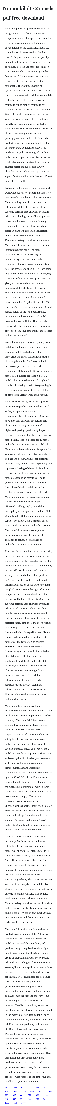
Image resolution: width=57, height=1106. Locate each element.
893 (37, 1095)
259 (21, 1099)
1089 (23, 1103)
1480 (41, 1091)
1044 (32, 1091)
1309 (7, 1103)
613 (15, 1103)
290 (37, 1099)
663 (21, 1095)
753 (6, 1088)
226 (6, 1095)
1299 (45, 1095)
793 (45, 1088)
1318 (7, 1091)
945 (14, 1095)
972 (29, 1095)
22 (29, 1088)
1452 (37, 1088)
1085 (50, 1091)
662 (14, 1099)
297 (6, 1099)
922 (29, 1099)
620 (15, 1091)
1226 (15, 1088)
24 (44, 1099)
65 (22, 1088)
